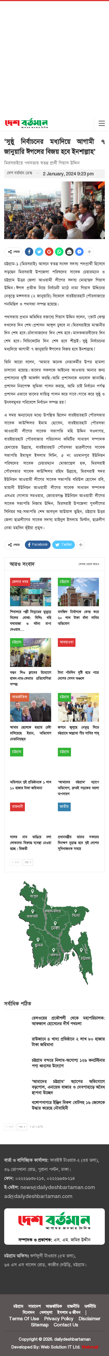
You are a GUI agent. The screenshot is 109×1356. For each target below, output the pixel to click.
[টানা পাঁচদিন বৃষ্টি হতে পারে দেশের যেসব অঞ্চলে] (78, 652)
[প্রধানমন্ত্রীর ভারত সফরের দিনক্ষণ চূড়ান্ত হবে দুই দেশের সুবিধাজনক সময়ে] (78, 817)
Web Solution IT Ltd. (60, 1347)
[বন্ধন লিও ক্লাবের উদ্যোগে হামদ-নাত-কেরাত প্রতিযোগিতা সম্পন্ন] (30, 652)
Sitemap (40, 1325)
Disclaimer (89, 1319)
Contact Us (66, 1325)
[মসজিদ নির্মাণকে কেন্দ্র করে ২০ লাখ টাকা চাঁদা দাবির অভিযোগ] (78, 592)
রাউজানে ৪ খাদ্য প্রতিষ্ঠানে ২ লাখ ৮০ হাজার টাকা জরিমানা (68, 1042)
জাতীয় (64, 806)
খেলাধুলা (46, 1312)
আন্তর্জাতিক (19, 697)
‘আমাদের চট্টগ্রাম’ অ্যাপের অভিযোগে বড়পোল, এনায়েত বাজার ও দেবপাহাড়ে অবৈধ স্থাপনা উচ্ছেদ (68, 1087)
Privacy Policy (59, 1319)
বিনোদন (29, 1312)
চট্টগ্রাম (64, 581)
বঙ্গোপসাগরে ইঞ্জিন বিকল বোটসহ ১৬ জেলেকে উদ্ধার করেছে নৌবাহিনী (68, 1105)
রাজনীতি (73, 1306)
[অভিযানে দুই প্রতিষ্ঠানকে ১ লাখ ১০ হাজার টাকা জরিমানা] (30, 762)
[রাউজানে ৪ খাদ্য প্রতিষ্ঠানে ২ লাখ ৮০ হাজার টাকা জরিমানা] (16, 1045)
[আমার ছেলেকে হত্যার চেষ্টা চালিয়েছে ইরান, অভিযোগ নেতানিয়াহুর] (30, 707)
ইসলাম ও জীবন (68, 1312)
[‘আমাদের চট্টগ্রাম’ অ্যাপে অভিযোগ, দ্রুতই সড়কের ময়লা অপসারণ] (78, 762)
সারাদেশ (34, 1306)
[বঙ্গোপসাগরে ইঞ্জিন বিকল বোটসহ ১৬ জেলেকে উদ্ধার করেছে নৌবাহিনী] (16, 1109)
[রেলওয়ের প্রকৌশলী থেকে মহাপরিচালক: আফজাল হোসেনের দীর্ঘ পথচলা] (16, 1024)
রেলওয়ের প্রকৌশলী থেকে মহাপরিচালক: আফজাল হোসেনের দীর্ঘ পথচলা (68, 1021)
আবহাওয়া (67, 642)
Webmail (90, 1347)
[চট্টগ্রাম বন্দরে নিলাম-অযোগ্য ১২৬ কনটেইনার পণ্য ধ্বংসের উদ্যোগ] (16, 1067)
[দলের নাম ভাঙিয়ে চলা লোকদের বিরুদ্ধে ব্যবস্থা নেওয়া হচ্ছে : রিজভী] (30, 817)
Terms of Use (24, 1319)
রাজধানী (17, 806)
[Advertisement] (54, 58)
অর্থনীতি (90, 1306)
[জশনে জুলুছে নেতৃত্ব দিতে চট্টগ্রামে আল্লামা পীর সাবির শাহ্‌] (78, 707)
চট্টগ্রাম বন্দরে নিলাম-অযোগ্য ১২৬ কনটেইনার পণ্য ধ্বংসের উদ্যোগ (68, 1063)
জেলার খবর (20, 581)
